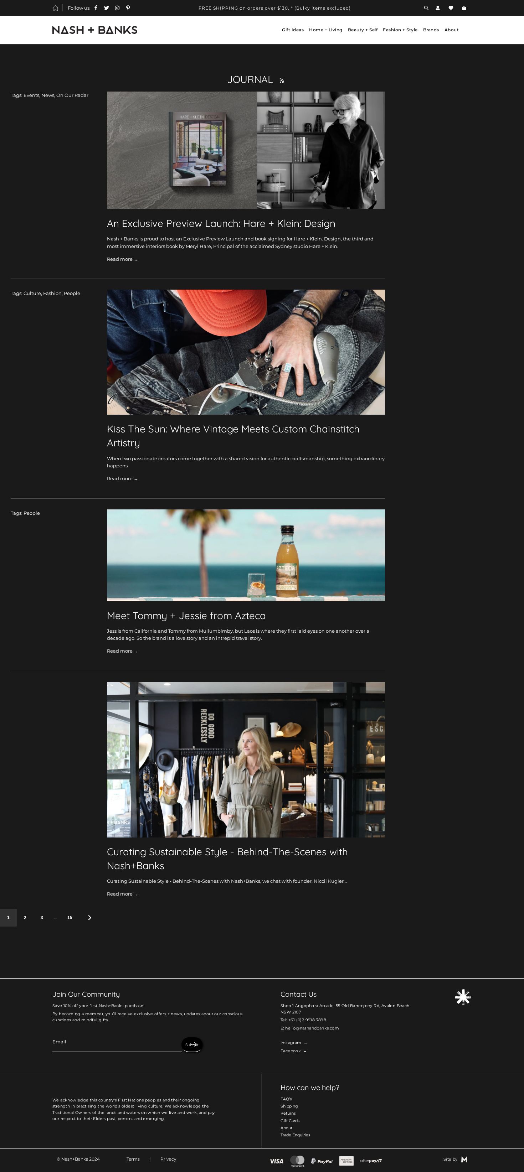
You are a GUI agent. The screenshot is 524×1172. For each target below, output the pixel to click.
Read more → (122, 259)
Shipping (289, 1106)
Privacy (168, 1159)
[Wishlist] (451, 8)
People (72, 293)
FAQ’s (286, 1098)
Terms (133, 1159)
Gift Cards (290, 1120)
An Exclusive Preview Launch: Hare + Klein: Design (221, 223)
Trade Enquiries (295, 1134)
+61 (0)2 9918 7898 (307, 1019)
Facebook (291, 1050)
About (286, 1127)
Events (31, 95)
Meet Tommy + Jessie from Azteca (186, 615)
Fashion (52, 293)
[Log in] (437, 7)
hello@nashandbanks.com (312, 1028)
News (47, 95)
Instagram (291, 1042)
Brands (431, 29)
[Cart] (465, 7)
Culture (32, 293)
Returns (288, 1113)
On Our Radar (72, 95)
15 (69, 917)
